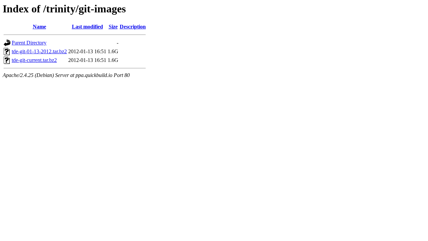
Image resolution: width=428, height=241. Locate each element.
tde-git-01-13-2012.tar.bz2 (39, 51)
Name (39, 26)
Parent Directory (29, 43)
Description (133, 26)
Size (113, 26)
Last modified (87, 26)
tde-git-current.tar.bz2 (34, 60)
